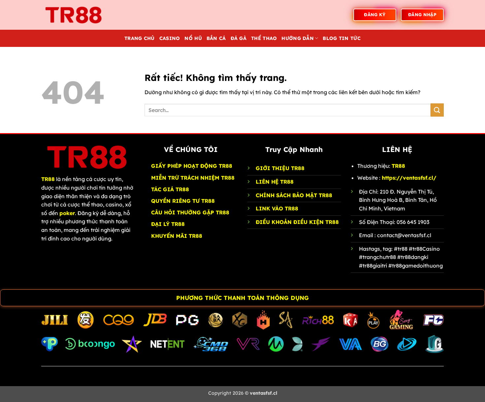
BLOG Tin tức (341, 38)
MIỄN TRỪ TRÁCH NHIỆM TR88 (193, 177)
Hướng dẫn (297, 38)
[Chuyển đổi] (6, 298)
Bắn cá (216, 38)
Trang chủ (139, 38)
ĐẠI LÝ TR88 (168, 224)
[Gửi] (437, 109)
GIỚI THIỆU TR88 (280, 168)
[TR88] (74, 15)
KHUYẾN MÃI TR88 (176, 236)
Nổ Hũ (193, 38)
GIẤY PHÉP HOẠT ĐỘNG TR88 (191, 166)
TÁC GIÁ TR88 (170, 189)
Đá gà (238, 38)
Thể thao (264, 38)
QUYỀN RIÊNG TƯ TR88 (183, 201)
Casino (169, 38)
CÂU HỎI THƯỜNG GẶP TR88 (190, 212)
